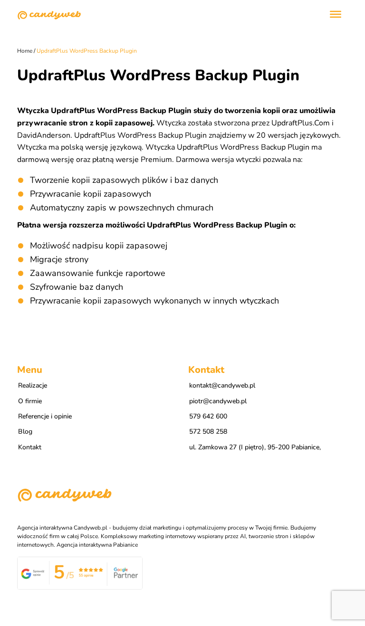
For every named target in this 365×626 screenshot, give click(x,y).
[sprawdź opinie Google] (80, 573)
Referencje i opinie (45, 416)
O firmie (30, 401)
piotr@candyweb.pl (218, 401)
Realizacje (32, 385)
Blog (25, 431)
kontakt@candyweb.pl (222, 385)
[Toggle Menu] (335, 14)
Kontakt (29, 447)
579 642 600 (208, 416)
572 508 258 (208, 431)
